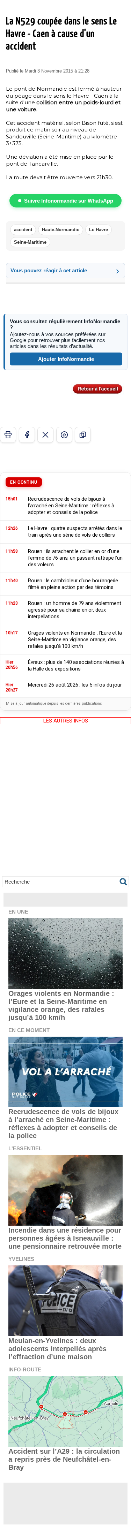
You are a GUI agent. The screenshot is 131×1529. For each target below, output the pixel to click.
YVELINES (21, 1259)
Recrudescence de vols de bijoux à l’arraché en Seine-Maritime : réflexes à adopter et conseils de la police (63, 1124)
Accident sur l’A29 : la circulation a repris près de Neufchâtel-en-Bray (64, 1459)
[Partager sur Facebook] (27, 435)
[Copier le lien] (83, 435)
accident (23, 229)
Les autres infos (65, 721)
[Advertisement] (65, 805)
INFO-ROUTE (24, 1369)
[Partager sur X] (45, 435)
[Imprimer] (8, 435)
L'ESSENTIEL (25, 1148)
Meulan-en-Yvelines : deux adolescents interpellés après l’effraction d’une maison (57, 1349)
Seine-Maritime (30, 242)
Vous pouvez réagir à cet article (48, 270)
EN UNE (18, 912)
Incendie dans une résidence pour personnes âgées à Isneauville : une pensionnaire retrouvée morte (65, 1238)
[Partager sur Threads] (64, 435)
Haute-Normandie (60, 229)
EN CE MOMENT (29, 1030)
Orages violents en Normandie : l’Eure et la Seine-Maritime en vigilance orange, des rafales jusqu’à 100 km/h (61, 1005)
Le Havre (98, 229)
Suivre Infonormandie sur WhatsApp (68, 201)
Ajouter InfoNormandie (66, 359)
